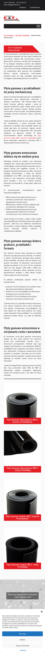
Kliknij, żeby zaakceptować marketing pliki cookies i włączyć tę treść (22, 596)
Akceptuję (22, 634)
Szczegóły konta (35, 7)
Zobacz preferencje (22, 646)
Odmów (22, 640)
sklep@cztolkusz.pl (14, 5)
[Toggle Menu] (38, 26)
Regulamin (23, 650)
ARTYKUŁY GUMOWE (22, 35)
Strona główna (9, 35)
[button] (42, 612)
